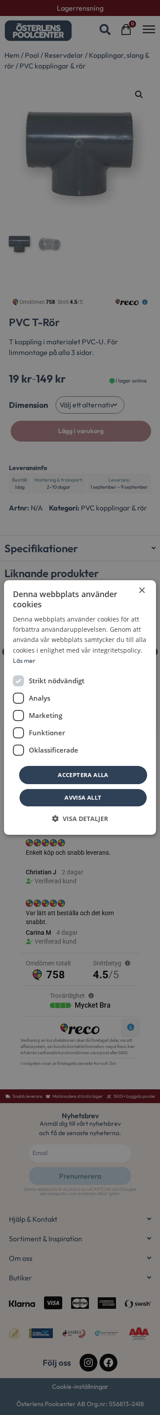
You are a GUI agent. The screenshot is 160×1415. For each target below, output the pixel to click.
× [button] (141, 590)
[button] (80, 818)
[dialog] (80, 707)
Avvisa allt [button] (82, 797)
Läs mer (24, 661)
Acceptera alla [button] (83, 775)
